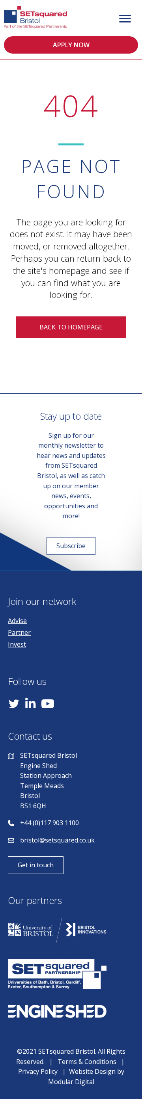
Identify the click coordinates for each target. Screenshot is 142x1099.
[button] (71, 45)
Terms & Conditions (87, 1061)
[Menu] (125, 19)
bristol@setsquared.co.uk (57, 840)
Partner (19, 632)
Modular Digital (71, 1081)
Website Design (92, 1071)
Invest (17, 644)
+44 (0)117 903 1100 (49, 822)
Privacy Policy (38, 1071)
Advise (17, 620)
